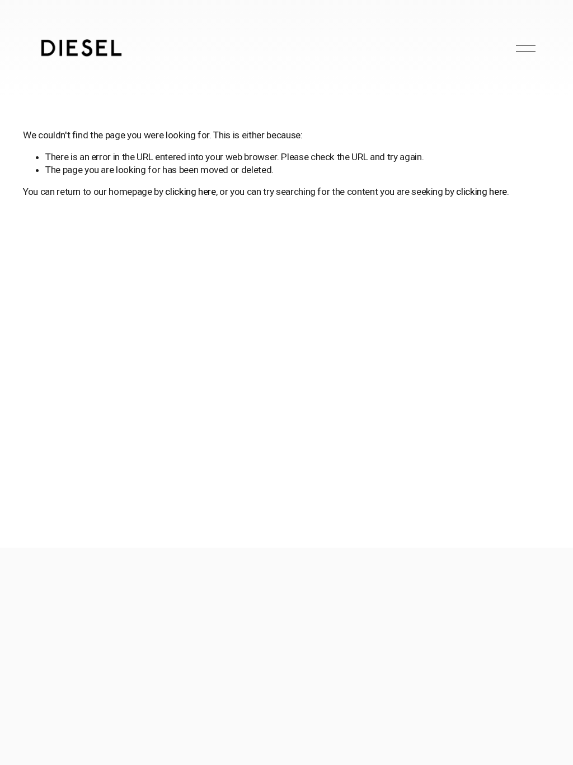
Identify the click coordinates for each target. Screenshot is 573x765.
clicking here (190, 191)
